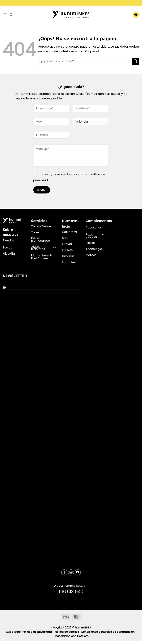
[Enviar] (135, 61)
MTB (65, 238)
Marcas (91, 255)
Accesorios (94, 227)
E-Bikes (67, 250)
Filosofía (9, 253)
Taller (35, 232)
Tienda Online (41, 226)
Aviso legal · (14, 632)
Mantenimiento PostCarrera (42, 257)
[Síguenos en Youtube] (78, 572)
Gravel (67, 244)
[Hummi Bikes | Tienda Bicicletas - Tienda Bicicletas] (71, 14)
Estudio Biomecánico (40, 239)
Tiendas (8, 240)
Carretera (69, 232)
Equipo (7, 247)
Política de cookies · (67, 632)
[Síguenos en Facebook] (64, 572)
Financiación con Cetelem (71, 636)
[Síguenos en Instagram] (71, 572)
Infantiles (68, 262)
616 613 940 (71, 592)
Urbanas (68, 256)
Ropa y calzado (95, 235)
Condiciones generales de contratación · (108, 632)
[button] (5, 14)
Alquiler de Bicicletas (43, 248)
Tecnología (94, 249)
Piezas (90, 243)
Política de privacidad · (38, 632)
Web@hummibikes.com (71, 586)
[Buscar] (11, 14)
